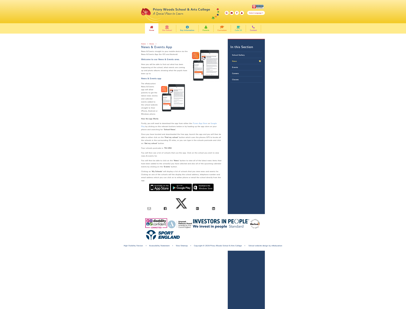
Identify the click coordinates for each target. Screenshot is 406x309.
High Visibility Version (133, 245)
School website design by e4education (265, 245)
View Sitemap (182, 245)
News (234, 61)
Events (235, 67)
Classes (235, 79)
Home (143, 44)
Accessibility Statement (159, 245)
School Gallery (238, 55)
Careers (235, 73)
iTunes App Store (200, 123)
